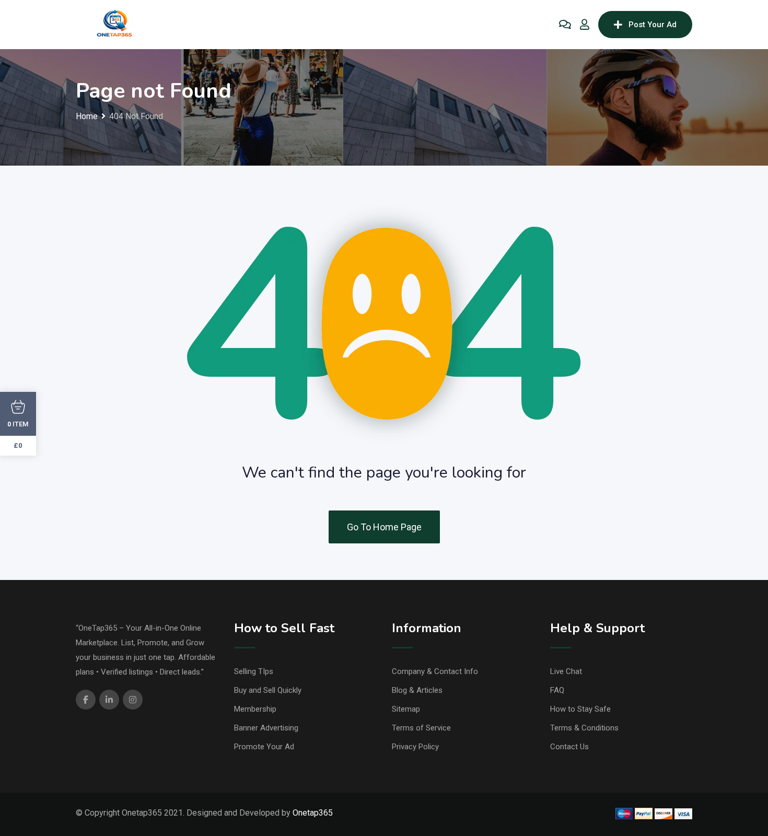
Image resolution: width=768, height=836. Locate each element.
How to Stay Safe (580, 709)
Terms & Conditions (584, 728)
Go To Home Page (384, 526)
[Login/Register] (584, 24)
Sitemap (406, 709)
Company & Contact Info (435, 671)
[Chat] (565, 24)
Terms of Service (421, 728)
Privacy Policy (415, 746)
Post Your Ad (653, 24)
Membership (255, 709)
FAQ (557, 690)
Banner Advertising (266, 728)
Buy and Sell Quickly (267, 690)
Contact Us (569, 746)
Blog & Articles (417, 690)
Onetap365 (313, 813)
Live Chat (566, 671)
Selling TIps (253, 671)
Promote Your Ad (264, 746)
